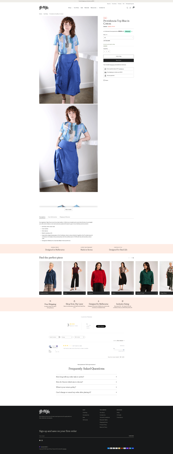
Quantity (105, 48)
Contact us (121, 69)
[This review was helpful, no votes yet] (120, 357)
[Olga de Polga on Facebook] (40, 441)
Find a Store (120, 417)
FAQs (118, 412)
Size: (105, 34)
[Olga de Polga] (44, 8)
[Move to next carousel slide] (133, 258)
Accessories (86, 415)
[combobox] (67, 337)
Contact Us (102, 415)
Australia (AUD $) (44, 446)
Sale (84, 417)
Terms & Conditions (105, 417)
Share (106, 80)
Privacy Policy (103, 424)
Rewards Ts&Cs (104, 419)
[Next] (98, 1)
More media (68, 209)
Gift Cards (85, 419)
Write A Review (101, 326)
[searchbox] (53, 337)
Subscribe (131, 435)
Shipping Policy (104, 422)
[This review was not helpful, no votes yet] (122, 357)
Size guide (107, 40)
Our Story (102, 412)
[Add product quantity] (109, 51)
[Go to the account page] (130, 7)
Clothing (85, 412)
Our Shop (46, 14)
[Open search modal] (127, 7)
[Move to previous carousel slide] (129, 258)
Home (40, 14)
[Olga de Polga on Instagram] (42, 441)
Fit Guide (119, 415)
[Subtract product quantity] (104, 51)
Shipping (112, 64)
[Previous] (75, 1)
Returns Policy (103, 427)
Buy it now (118, 60)
